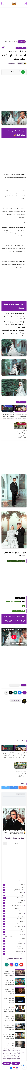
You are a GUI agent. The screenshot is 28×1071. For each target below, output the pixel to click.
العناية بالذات (13, 903)
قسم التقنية (13, 943)
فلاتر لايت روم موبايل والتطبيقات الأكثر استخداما (14, 937)
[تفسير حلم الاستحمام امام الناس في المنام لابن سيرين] (20, 1044)
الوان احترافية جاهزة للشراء (14, 905)
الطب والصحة (13, 897)
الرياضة (13, 895)
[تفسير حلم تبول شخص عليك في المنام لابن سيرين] (20, 1017)
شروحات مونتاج (13, 929)
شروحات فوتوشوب (21, 47)
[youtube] (21, 964)
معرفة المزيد (6, 1063)
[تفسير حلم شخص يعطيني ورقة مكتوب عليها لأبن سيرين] (20, 972)
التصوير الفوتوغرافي (13, 890)
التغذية (13, 892)
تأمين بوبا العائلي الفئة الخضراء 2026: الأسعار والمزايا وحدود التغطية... (9, 41)
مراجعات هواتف (13, 951)
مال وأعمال (13, 948)
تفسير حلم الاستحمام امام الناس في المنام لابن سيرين (8, 1046)
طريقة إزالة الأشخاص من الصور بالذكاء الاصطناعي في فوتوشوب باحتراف (21, 435)
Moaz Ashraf (20, 63)
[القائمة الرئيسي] (25, 3)
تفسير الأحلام (13, 911)
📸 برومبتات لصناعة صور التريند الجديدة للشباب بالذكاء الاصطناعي (9, 1037)
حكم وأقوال (13, 913)
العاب (13, 900)
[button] (20, 692)
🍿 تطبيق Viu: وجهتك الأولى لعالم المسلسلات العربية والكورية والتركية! (9, 1010)
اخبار (13, 887)
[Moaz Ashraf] (14, 3)
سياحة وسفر (13, 918)
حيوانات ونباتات (13, 916)
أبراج (13, 884)
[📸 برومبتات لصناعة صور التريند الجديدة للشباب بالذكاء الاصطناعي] (20, 1035)
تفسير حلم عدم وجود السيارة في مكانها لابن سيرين (8, 1027)
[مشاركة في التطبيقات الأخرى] (6, 692)
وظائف (13, 954)
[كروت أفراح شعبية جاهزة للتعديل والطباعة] (20, 999)
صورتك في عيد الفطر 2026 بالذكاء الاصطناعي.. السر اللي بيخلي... (21, 417)
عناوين (13, 934)
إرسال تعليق (20, 794)
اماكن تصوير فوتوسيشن (14, 908)
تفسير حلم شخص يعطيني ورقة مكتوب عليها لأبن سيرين (9, 973)
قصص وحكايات (14, 946)
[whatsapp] (7, 964)
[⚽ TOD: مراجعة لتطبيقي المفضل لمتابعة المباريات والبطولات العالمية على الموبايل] (20, 981)
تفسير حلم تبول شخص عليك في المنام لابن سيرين (9, 1018)
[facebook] (16, 964)
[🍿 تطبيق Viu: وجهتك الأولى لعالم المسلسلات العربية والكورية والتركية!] (20, 1008)
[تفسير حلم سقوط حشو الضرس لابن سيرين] (20, 990)
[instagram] (11, 964)
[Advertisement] (14, 24)
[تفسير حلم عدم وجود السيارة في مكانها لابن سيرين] (20, 1026)
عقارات (13, 931)
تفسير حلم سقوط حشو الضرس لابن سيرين (9, 991)
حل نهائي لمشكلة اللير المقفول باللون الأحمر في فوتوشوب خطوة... (8, 416)
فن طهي (13, 941)
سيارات (13, 921)
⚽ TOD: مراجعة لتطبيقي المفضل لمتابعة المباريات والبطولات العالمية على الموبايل (9, 983)
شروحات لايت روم (13, 926)
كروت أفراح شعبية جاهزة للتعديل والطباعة (9, 1000)
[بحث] (2, 3)
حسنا (16, 1063)
